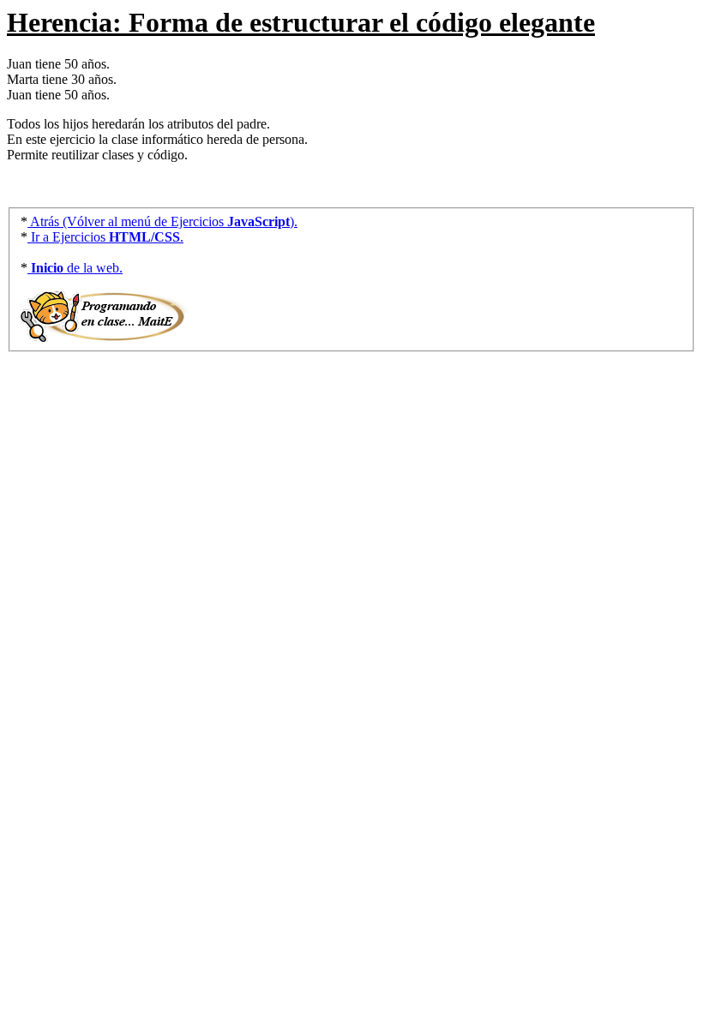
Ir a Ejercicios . (105, 237)
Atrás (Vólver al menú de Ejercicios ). (162, 221)
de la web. (77, 267)
